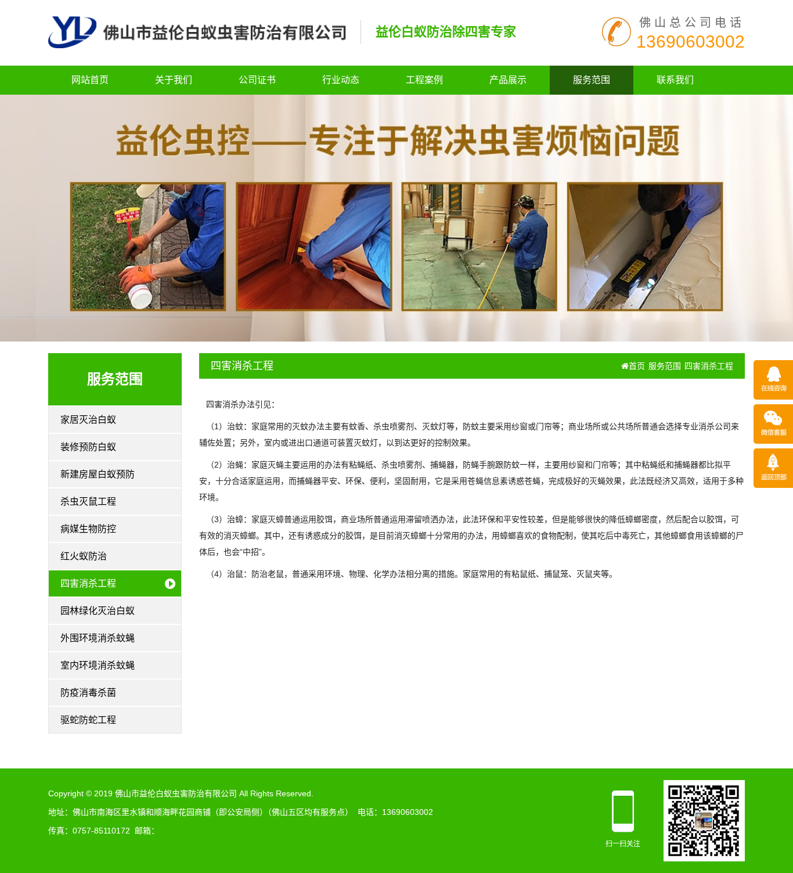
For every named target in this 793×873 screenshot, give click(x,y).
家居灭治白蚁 (88, 420)
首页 (637, 366)
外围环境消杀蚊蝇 (97, 638)
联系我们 (675, 80)
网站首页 (90, 80)
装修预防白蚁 (88, 447)
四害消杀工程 (88, 583)
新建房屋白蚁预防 (97, 474)
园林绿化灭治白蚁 (97, 611)
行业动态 (340, 80)
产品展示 (508, 80)
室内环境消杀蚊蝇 (97, 665)
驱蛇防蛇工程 (88, 720)
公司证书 (257, 80)
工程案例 (424, 80)
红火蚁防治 (83, 556)
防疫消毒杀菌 (88, 693)
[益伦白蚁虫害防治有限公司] (197, 31)
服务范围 (591, 80)
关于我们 (173, 80)
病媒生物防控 (88, 529)
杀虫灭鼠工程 (88, 501)
